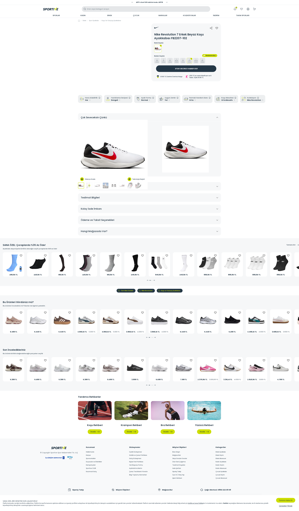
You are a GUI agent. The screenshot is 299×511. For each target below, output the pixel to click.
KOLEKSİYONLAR (189, 15)
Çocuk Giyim (220, 475)
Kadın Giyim (220, 465)
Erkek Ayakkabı (221, 452)
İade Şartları (176, 468)
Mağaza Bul (176, 455)
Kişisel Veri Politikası (136, 462)
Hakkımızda (90, 452)
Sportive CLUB (91, 468)
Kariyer (88, 455)
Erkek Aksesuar (221, 458)
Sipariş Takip (176, 472)
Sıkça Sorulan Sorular (179, 458)
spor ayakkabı (94, 21)
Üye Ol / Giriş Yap (178, 475)
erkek (84, 21)
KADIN (82, 15)
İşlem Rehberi (177, 478)
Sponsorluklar (91, 458)
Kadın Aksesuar (221, 468)
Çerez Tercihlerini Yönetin (138, 472)
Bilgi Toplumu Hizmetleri (138, 475)
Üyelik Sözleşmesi (135, 452)
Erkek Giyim (220, 455)
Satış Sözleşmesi (135, 458)
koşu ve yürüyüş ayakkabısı (111, 21)
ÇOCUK (136, 15)
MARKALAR (162, 15)
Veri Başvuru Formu (136, 465)
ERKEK (109, 15)
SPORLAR (56, 15)
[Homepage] (50, 9)
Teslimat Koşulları (178, 465)
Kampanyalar (91, 465)
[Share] (211, 28)
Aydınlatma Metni (135, 468)
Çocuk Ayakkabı (221, 472)
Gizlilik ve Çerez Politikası (138, 455)
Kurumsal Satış (91, 472)
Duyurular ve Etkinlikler (94, 462)
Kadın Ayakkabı (221, 462)
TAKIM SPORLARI (242, 15)
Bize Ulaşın (176, 452)
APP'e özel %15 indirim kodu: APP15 (149, 2)
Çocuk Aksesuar (221, 478)
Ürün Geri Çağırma (179, 462)
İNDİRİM (216, 15)
